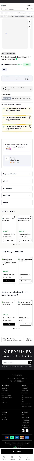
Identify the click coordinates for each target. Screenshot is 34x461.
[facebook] (11, 356)
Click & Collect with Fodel (27, 398)
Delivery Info (25, 388)
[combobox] (30, 5)
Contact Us (5, 390)
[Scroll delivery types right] (31, 98)
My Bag (4, 417)
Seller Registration (26, 404)
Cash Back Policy (6, 395)
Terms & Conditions (7, 397)
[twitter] (19, 356)
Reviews (6, 195)
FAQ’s (5, 202)
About (5, 181)
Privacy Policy (5, 393)
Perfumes (10, 16)
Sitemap (4, 402)
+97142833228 (18, 381)
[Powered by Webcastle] (17, 447)
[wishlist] (31, 9)
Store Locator (25, 393)
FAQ (23, 395)
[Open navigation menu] (2, 13)
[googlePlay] (31, 356)
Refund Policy (25, 390)
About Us (4, 388)
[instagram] (14, 356)
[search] (27, 9)
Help (23, 401)
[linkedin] (16, 356)
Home (3, 16)
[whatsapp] (22, 356)
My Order (4, 419)
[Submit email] (30, 362)
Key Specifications (10, 174)
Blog (3, 400)
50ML (4, 69)
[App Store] (27, 430)
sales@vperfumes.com (18, 378)
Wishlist (4, 414)
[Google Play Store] (23, 430)
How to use (7, 188)
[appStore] (28, 356)
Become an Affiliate (27, 406)
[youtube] (25, 356)
